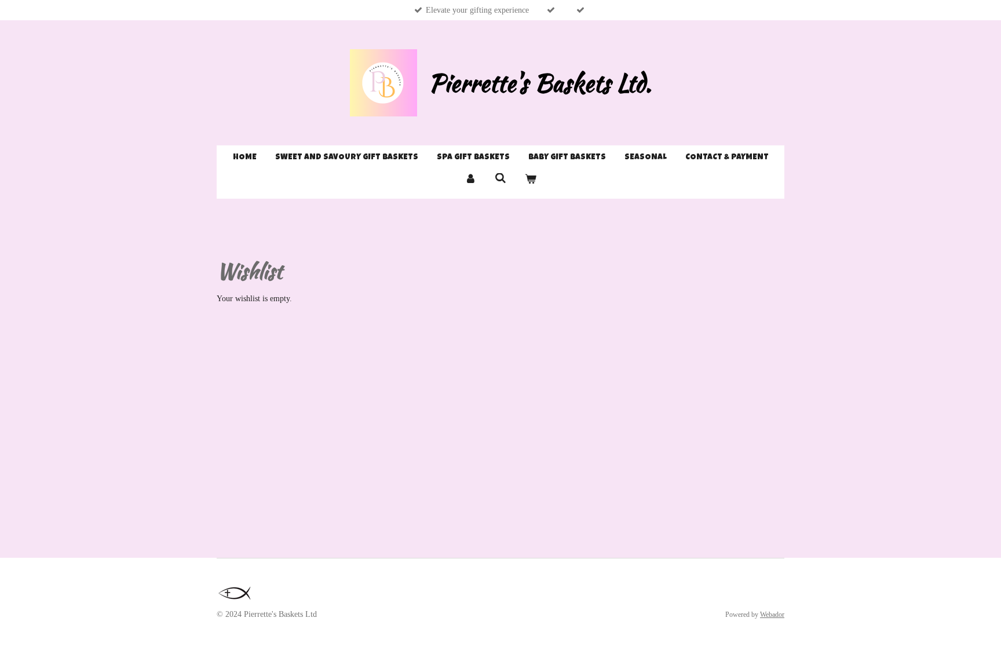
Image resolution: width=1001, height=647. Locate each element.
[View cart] (530, 180)
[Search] (500, 179)
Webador (772, 615)
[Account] (471, 180)
